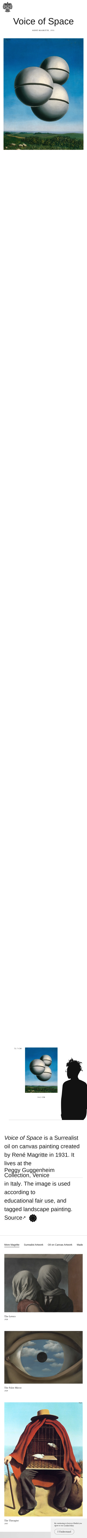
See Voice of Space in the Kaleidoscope (33, 1218)
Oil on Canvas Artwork (60, 1244)
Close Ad (71, 927)
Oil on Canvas (20, 1146)
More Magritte (11, 1244)
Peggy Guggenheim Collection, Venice (29, 1173)
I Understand (64, 1531)
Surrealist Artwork (33, 1244)
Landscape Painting (47, 1209)
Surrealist (66, 1137)
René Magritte (40, 30)
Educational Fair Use (29, 1200)
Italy (15, 1183)
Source (13, 1217)
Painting (49, 1146)
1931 (61, 1154)
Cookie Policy (69, 1526)
